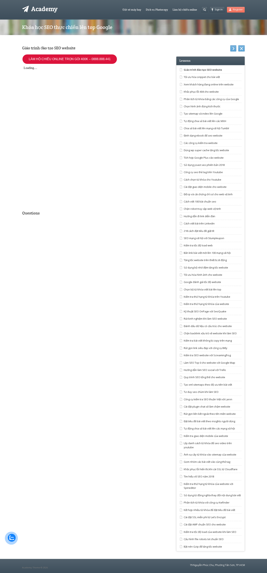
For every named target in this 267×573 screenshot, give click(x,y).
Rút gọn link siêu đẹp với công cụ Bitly (205, 348)
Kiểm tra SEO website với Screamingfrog (207, 355)
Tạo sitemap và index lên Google (203, 113)
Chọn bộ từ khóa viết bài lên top (202, 289)
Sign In (219, 9)
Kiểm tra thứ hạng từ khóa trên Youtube (207, 296)
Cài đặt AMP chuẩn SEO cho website (205, 524)
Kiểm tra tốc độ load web (198, 245)
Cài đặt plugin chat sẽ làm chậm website (207, 406)
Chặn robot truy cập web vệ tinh (202, 209)
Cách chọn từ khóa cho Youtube (202, 179)
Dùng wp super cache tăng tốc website (206, 150)
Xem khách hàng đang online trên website (209, 84)
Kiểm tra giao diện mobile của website (206, 436)
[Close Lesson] (241, 48)
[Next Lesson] (233, 48)
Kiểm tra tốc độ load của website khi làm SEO (210, 532)
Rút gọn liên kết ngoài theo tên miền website (210, 414)
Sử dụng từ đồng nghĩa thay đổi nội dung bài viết (212, 495)
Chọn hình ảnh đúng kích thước (202, 106)
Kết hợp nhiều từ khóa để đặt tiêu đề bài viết (209, 510)
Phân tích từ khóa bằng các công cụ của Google (211, 99)
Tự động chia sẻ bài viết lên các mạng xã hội (209, 428)
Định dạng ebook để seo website (203, 135)
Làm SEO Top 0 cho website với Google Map (209, 362)
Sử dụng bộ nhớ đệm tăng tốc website (206, 267)
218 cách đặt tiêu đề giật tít (199, 231)
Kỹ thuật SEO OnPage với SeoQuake (205, 311)
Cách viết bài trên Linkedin (199, 223)
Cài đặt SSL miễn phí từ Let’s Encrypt (205, 517)
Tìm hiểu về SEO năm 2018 (199, 476)
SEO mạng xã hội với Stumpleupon (204, 238)
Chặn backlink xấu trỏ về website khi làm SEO (210, 333)
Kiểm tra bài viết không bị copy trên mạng (208, 340)
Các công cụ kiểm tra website (201, 143)
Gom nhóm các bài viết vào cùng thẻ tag (207, 462)
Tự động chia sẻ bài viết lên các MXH (205, 121)
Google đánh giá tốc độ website (202, 282)
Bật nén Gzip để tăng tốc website (203, 546)
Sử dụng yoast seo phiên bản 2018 (204, 165)
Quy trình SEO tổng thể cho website (204, 377)
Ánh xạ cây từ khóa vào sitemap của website (210, 454)
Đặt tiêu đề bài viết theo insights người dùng (209, 421)
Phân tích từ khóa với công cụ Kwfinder (206, 502)
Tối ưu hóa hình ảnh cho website (203, 275)
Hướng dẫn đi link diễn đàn (199, 216)
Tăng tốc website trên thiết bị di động (205, 260)
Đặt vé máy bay (132, 9)
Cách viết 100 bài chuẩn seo (200, 201)
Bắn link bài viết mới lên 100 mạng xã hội (207, 253)
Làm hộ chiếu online (185, 9)
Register (238, 9)
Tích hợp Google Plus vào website (204, 157)
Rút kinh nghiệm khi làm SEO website (205, 318)
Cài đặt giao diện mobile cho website (205, 187)
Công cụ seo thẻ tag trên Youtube (203, 172)
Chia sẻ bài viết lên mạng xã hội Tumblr (206, 128)
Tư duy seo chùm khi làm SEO (201, 392)
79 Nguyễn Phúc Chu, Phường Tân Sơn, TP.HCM (217, 565)
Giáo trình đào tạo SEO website (203, 69)
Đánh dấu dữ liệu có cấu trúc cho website (208, 326)
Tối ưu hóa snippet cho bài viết (202, 77)
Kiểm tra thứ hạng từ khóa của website (206, 304)
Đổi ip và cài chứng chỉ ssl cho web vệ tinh (208, 194)
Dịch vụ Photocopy (157, 9)
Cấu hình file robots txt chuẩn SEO (204, 539)
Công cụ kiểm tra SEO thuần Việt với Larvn (208, 399)
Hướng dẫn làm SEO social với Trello (205, 370)
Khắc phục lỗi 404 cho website (201, 91)
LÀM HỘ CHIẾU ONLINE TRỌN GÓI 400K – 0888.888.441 (70, 59)
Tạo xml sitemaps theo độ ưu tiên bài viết (208, 384)
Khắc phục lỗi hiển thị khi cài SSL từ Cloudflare (210, 469)
